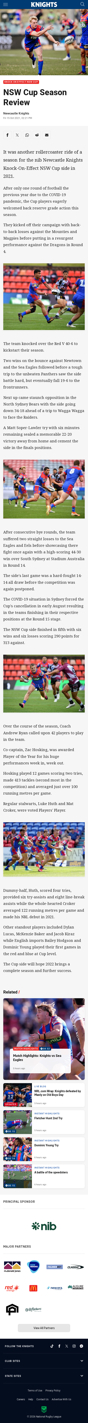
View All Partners (44, 1328)
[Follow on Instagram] (74, 1346)
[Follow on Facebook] (59, 1346)
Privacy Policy (52, 1390)
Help (30, 1399)
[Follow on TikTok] (52, 1346)
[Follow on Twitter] (66, 1346)
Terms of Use (35, 1390)
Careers (21, 1399)
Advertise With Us (61, 1399)
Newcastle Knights (16, 113)
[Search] (82, 4)
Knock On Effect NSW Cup (21, 82)
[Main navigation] (5, 4)
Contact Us (42, 1399)
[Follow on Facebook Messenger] (81, 1346)
